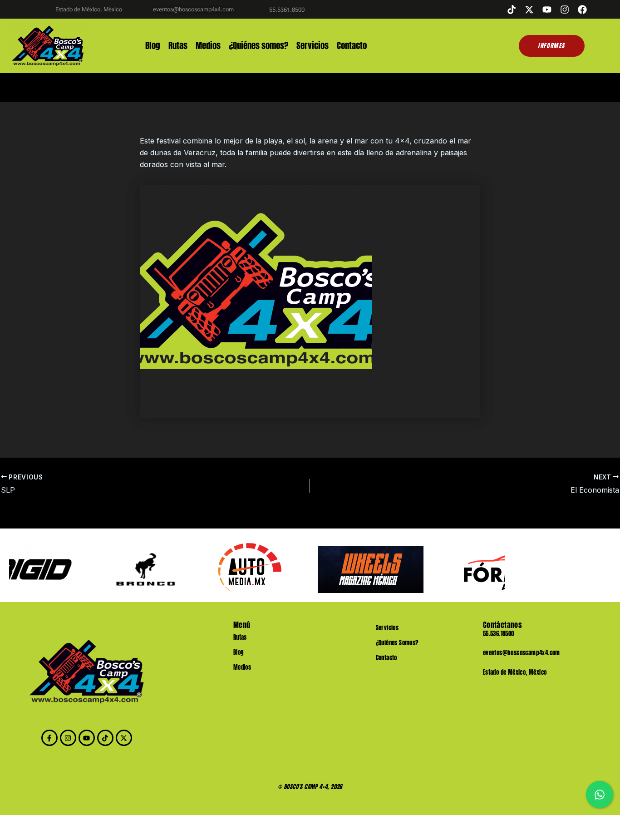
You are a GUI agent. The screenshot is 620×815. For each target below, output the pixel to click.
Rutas (177, 46)
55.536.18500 (498, 633)
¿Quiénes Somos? (397, 642)
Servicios (312, 46)
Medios (208, 46)
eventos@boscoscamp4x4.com (521, 652)
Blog (152, 46)
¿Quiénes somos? (258, 46)
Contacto (352, 46)
